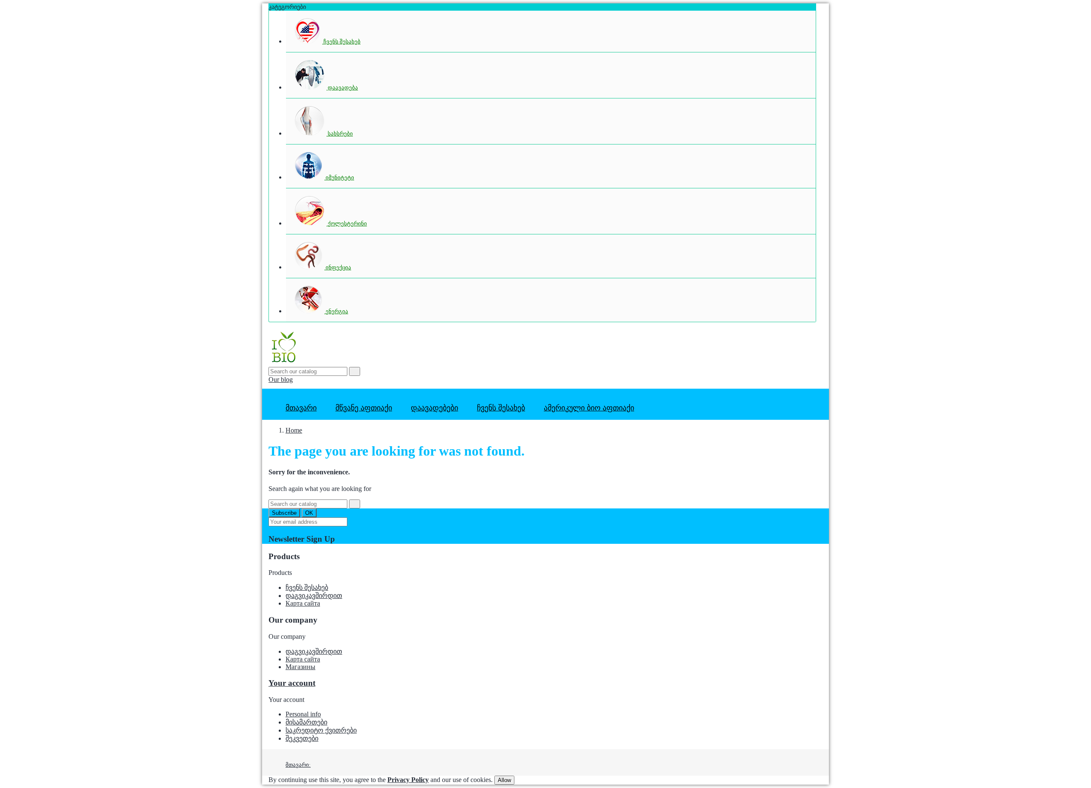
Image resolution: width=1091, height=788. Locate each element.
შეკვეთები (302, 738)
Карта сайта (303, 603)
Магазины (300, 666)
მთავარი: (298, 765)
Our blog (280, 379)
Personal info (303, 714)
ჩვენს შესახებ (307, 587)
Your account (291, 682)
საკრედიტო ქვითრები (321, 730)
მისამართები (306, 722)
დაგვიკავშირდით (314, 595)
